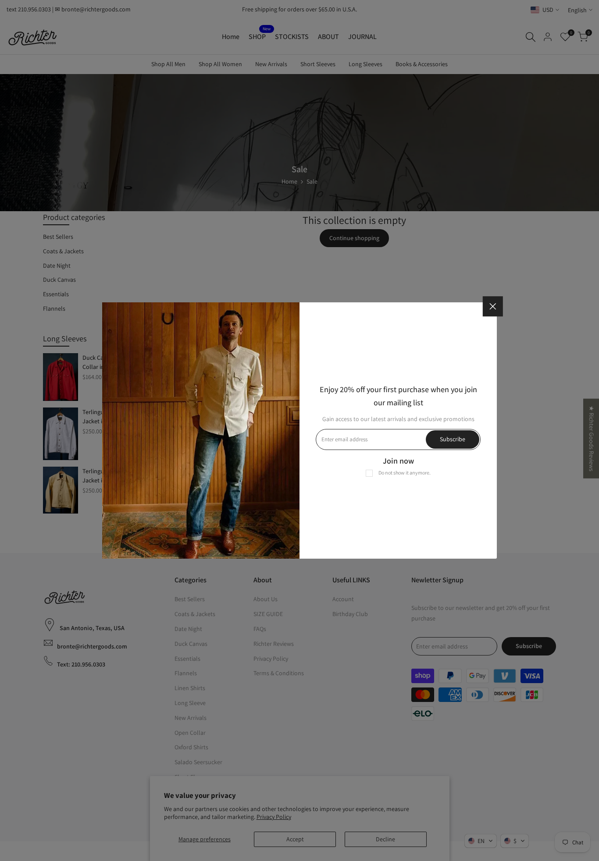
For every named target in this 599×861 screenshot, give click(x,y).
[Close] (493, 306)
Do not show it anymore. (404, 472)
